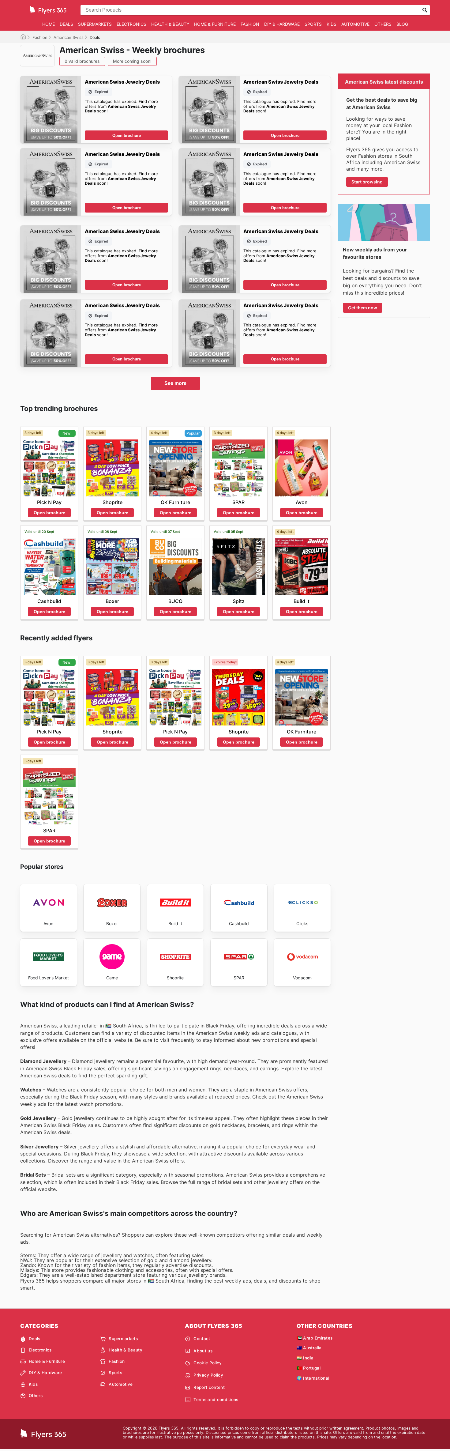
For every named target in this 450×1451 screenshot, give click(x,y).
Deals (66, 24)
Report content (208, 1387)
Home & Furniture (215, 24)
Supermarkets (95, 24)
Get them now (362, 307)
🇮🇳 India (305, 1357)
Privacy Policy (208, 1375)
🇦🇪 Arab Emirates (315, 1338)
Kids (331, 24)
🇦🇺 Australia (309, 1347)
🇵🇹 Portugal (309, 1368)
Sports (313, 24)
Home (48, 24)
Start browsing (367, 181)
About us (202, 1350)
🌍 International (313, 1378)
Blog (402, 24)
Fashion (250, 24)
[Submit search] (425, 10)
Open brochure (126, 135)
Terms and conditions (215, 1399)
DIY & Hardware (282, 24)
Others (383, 24)
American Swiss (69, 37)
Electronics (131, 24)
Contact (201, 1338)
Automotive (355, 24)
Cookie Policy (207, 1362)
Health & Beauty (170, 24)
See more (175, 383)
